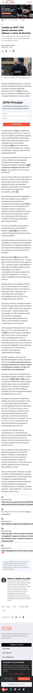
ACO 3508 (13, 231)
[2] (12, 145)
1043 (22, 379)
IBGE (28, 165)
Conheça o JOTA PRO (16, 645)
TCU (16, 131)
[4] (15, 257)
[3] (17, 192)
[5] (6, 333)
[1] (20, 91)
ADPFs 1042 (15, 379)
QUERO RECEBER (16, 124)
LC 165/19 (26, 204)
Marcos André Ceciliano (8, 45)
